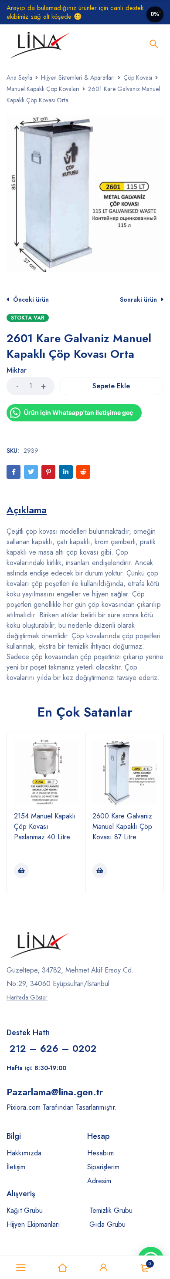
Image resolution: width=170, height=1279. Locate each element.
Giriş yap (103, 1267)
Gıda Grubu (107, 1224)
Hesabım (100, 1153)
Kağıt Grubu (25, 1210)
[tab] (27, 509)
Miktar (17, 370)
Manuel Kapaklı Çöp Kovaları (43, 88)
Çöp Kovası (137, 77)
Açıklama (27, 509)
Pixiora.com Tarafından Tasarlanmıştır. (62, 1107)
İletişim (16, 1167)
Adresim (99, 1181)
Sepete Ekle (111, 386)
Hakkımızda (24, 1153)
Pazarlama (55, 1092)
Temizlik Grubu (111, 1210)
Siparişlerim (103, 1167)
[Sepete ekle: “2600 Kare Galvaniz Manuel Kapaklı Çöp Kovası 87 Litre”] (99, 870)
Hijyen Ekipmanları (33, 1224)
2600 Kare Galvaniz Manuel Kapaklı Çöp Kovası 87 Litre (122, 826)
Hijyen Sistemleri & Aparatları (78, 77)
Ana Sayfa (19, 77)
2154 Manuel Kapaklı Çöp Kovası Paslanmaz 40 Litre (45, 826)
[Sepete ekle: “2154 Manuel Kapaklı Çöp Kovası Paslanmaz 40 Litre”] (21, 870)
